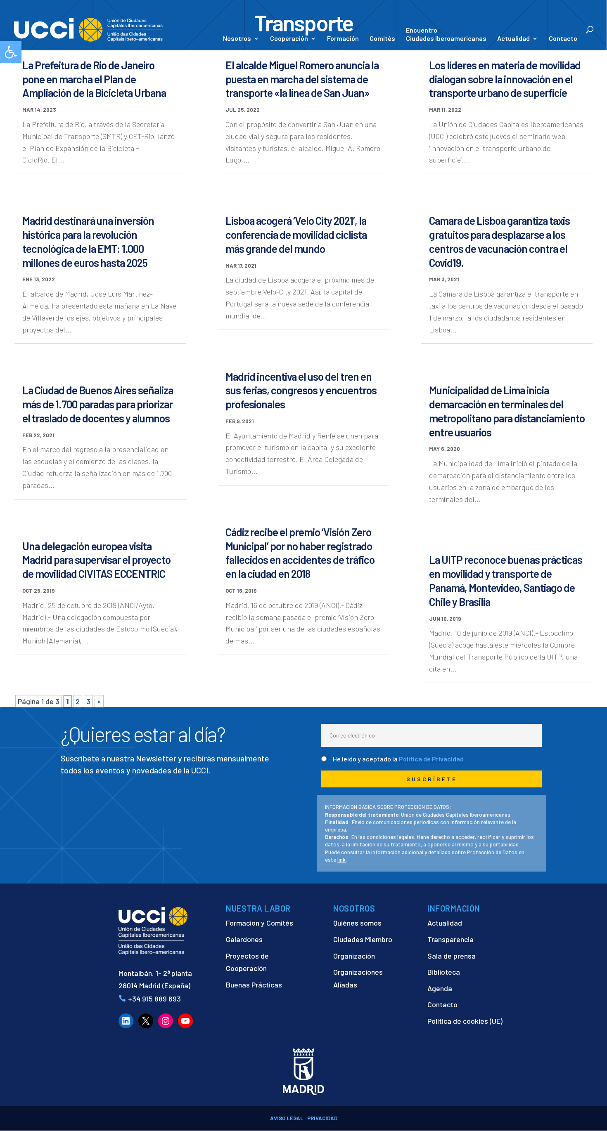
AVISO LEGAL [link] (287, 1118)
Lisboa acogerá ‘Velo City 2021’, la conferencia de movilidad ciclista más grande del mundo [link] (296, 234)
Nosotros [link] (237, 38)
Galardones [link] (244, 939)
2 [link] (78, 701)
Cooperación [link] (289, 38)
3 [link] (88, 701)
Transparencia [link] (450, 939)
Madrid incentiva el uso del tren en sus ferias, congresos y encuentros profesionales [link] (301, 390)
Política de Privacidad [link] (431, 759)
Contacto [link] (563, 38)
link (341, 859)
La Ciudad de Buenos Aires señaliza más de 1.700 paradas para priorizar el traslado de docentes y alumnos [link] (97, 404)
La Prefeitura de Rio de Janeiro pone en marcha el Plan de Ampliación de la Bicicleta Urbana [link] (94, 79)
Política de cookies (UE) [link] (465, 1020)
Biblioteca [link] (443, 971)
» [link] (99, 701)
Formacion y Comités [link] (259, 922)
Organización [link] (354, 955)
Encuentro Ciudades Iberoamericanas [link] (446, 34)
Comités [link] (382, 38)
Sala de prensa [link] (451, 955)
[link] (10, 52)
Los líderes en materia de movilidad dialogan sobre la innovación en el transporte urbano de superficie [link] (505, 79)
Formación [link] (343, 38)
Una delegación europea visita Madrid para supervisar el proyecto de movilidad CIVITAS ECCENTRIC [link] (96, 560)
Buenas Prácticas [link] (254, 984)
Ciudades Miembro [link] (362, 939)
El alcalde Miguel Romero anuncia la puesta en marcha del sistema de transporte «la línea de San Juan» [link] (302, 79)
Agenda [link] (439, 988)
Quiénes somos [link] (357, 922)
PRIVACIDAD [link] (322, 1118)
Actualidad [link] (513, 38)
